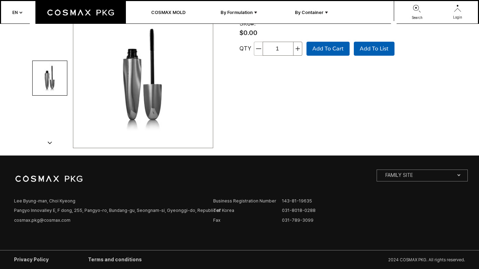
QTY (245, 48)
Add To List (374, 48)
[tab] (49, 78)
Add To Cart (328, 48)
